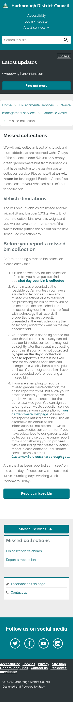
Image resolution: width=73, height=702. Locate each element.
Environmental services (36, 105)
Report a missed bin (36, 493)
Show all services (33, 529)
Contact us (19, 592)
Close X (64, 56)
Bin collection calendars (24, 551)
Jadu (42, 686)
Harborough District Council (40, 5)
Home (7, 105)
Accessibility (36, 15)
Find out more (36, 86)
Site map (59, 664)
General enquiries (14, 668)
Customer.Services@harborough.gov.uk (42, 457)
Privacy (43, 664)
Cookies (29, 664)
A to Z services (35, 27)
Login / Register (37, 21)
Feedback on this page (28, 584)
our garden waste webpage (40, 412)
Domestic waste (55, 113)
